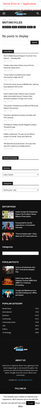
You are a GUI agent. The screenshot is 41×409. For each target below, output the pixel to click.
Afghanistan (6, 27)
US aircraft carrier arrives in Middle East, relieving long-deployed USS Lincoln (21, 85)
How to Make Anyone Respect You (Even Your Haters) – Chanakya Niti (20, 57)
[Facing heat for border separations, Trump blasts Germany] (8, 226)
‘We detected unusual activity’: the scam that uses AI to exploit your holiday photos (20, 145)
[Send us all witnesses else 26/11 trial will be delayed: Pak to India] (8, 270)
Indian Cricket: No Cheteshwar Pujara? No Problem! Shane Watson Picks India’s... (26, 214)
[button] (38, 13)
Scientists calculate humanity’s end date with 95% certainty (20, 116)
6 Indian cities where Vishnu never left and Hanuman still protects (19, 66)
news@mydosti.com (24, 380)
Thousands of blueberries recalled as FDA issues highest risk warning (21, 107)
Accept (30, 403)
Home (4, 19)
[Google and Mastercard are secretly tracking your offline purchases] (8, 293)
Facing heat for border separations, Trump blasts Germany (25, 225)
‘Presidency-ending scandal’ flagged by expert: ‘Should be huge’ (20, 126)
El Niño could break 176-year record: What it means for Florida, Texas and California (19, 135)
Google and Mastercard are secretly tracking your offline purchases (26, 293)
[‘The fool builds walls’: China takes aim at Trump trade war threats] (8, 237)
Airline (30, 27)
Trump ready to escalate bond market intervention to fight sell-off (17, 76)
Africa (14, 27)
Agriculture (22, 27)
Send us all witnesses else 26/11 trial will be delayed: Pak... (25, 269)
